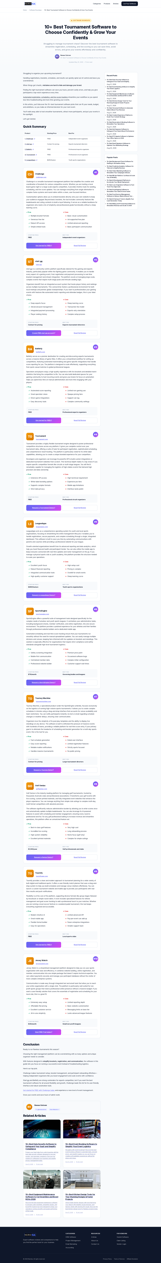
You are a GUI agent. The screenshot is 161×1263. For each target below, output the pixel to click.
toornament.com (42, 439)
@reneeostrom (41, 1109)
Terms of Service (119, 1259)
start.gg (39, 264)
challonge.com (41, 177)
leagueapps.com (42, 527)
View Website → (54, 1109)
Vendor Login (121, 1244)
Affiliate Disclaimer (132, 1259)
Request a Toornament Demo (43, 508)
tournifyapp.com (42, 876)
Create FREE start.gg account (43, 333)
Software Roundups (35, 10)
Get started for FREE (43, 245)
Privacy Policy (107, 1259)
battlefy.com (40, 352)
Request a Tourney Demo (43, 770)
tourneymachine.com (43, 701)
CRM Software (71, 1237)
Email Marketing (71, 1244)
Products (107, 4)
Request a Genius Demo (43, 857)
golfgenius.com (41, 789)
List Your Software (129, 4)
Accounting (70, 1248)
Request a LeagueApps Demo (43, 595)
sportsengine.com (42, 614)
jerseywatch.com (42, 964)
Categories (97, 4)
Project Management (73, 1241)
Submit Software (123, 1237)
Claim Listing (121, 1241)
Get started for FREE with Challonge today (39, 1090)
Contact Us (95, 1244)
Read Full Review (80, 245)
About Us (94, 1241)
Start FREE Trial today (43, 1032)
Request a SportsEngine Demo (43, 682)
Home (25, 10)
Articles (115, 4)
